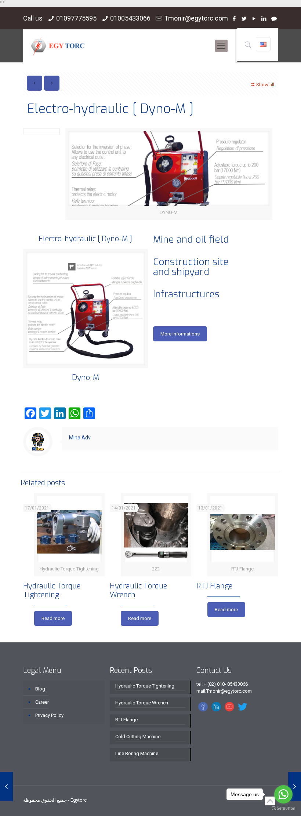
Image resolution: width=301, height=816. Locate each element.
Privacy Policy (49, 715)
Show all (265, 84)
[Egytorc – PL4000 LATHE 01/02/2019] (6, 786)
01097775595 (76, 18)
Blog (40, 689)
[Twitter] (244, 18)
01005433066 (130, 18)
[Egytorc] (57, 45)
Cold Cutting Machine (137, 736)
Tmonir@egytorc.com (196, 18)
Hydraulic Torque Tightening (51, 590)
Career (42, 702)
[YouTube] (254, 18)
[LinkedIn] (264, 18)
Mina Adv (80, 437)
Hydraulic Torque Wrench (138, 590)
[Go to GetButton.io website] (283, 808)
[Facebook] (234, 18)
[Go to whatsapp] (283, 794)
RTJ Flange (214, 586)
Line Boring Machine (136, 753)
